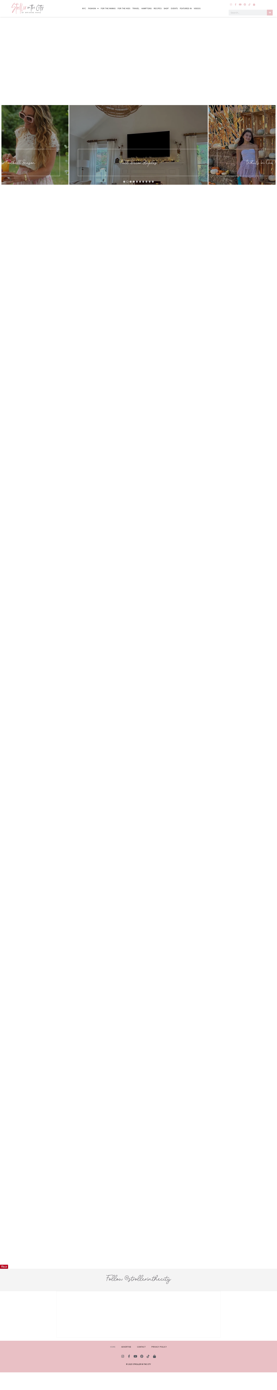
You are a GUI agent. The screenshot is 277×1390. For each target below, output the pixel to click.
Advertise (126, 1347)
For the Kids (124, 8)
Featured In (186, 8)
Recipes (158, 8)
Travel (135, 8)
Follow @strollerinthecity (138, 1278)
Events (174, 8)
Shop (166, 8)
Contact (141, 1347)
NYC (84, 8)
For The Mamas (108, 8)
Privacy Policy (159, 1347)
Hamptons (147, 8)
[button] (140, 145)
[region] (138, 145)
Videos (197, 8)
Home (113, 1347)
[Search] (270, 12)
